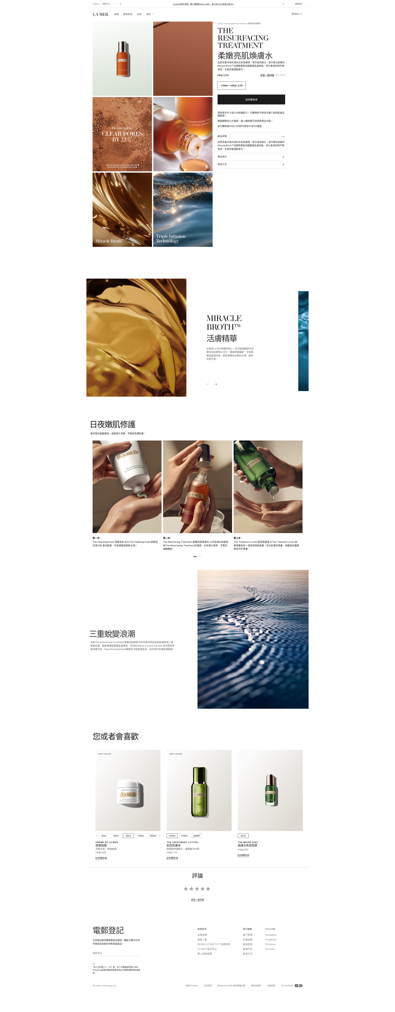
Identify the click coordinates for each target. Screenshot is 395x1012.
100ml (140, 835)
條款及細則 (256, 985)
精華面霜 (101, 845)
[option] (122, 59)
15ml (103, 835)
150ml (184, 835)
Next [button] (159, 836)
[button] (120, 4)
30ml (116, 835)
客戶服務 (248, 934)
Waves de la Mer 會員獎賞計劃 (231, 985)
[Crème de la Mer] (102, 14)
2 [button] (200, 557)
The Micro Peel (248, 842)
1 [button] (195, 557)
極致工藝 (202, 939)
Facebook (270, 939)
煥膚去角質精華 (247, 845)
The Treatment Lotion (182, 842)
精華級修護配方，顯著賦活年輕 (183, 848)
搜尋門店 (248, 949)
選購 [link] (116, 14)
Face (220, 23)
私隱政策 (271, 985)
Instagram (271, 934)
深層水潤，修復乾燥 (106, 848)
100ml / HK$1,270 (232, 85)
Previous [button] (96, 836)
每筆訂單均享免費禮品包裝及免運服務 (203, 4)
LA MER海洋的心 (207, 949)
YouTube (270, 949)
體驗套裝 (127, 14)
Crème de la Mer (107, 842)
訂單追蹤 (248, 939)
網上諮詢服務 (205, 953)
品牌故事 (202, 934)
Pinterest (270, 944)
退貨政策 (248, 944)
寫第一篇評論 (267, 75)
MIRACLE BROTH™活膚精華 (214, 944)
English (96, 3)
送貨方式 (248, 953)
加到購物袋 (251, 99)
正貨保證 (208, 985)
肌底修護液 (174, 845)
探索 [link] (139, 14)
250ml (153, 835)
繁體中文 (106, 3)
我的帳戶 (298, 3)
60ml (128, 835)
